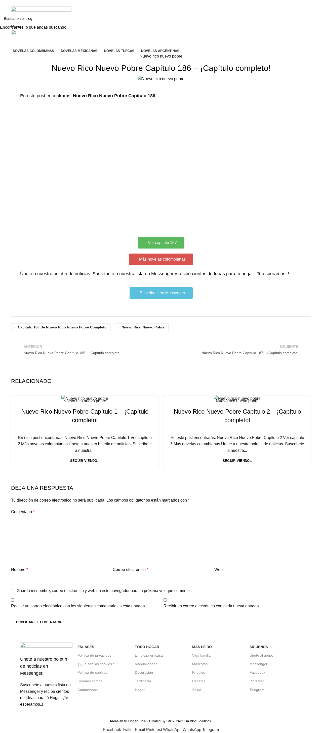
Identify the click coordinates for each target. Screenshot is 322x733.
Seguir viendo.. (85, 460)
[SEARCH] (315, 18)
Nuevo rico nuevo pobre (84, 401)
